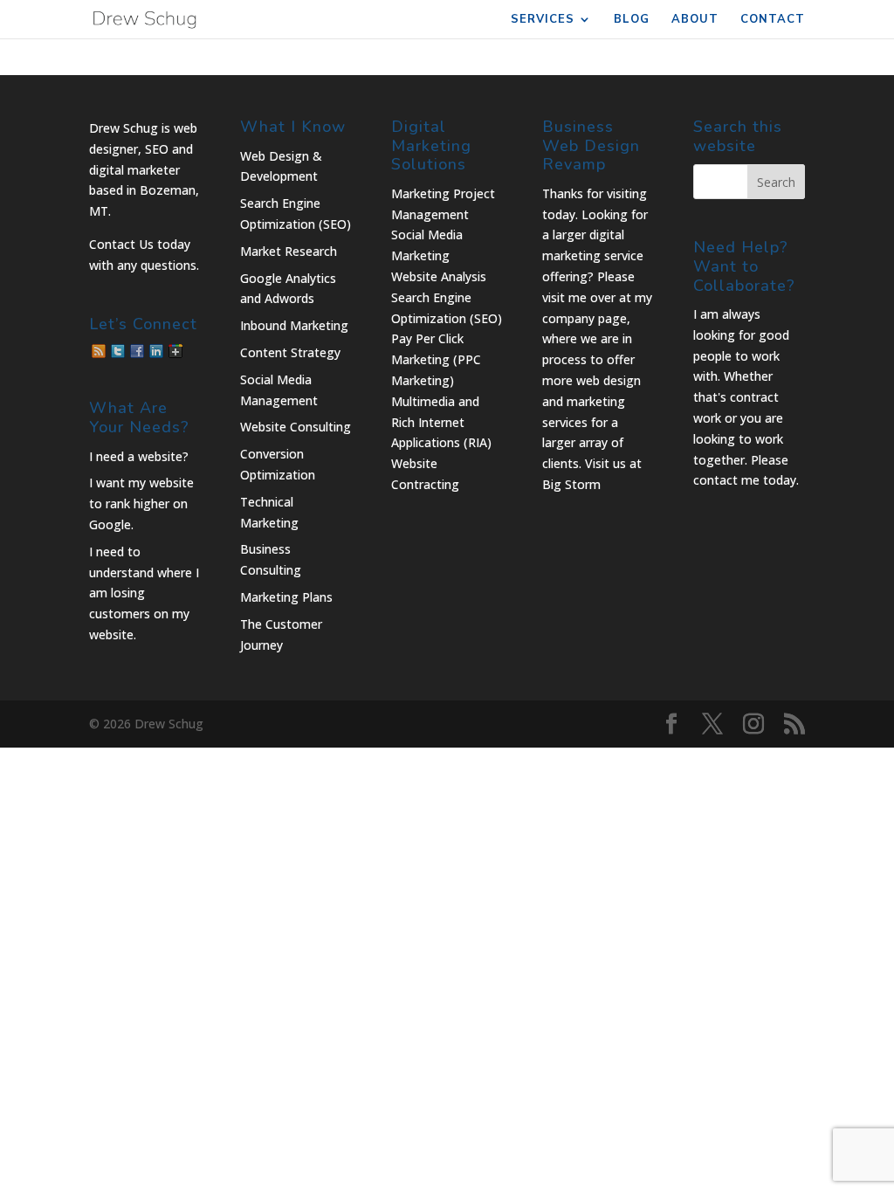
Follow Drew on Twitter (118, 351)
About (695, 20)
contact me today (744, 480)
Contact (772, 20)
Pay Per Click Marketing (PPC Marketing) (436, 359)
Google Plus (175, 351)
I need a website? (139, 456)
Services (542, 20)
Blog (632, 20)
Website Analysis (438, 276)
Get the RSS (99, 351)
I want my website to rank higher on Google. (141, 503)
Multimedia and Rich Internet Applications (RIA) (441, 422)
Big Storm (571, 484)
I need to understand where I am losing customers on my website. (144, 593)
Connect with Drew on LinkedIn (156, 351)
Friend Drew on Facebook (137, 351)
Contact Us (121, 244)
